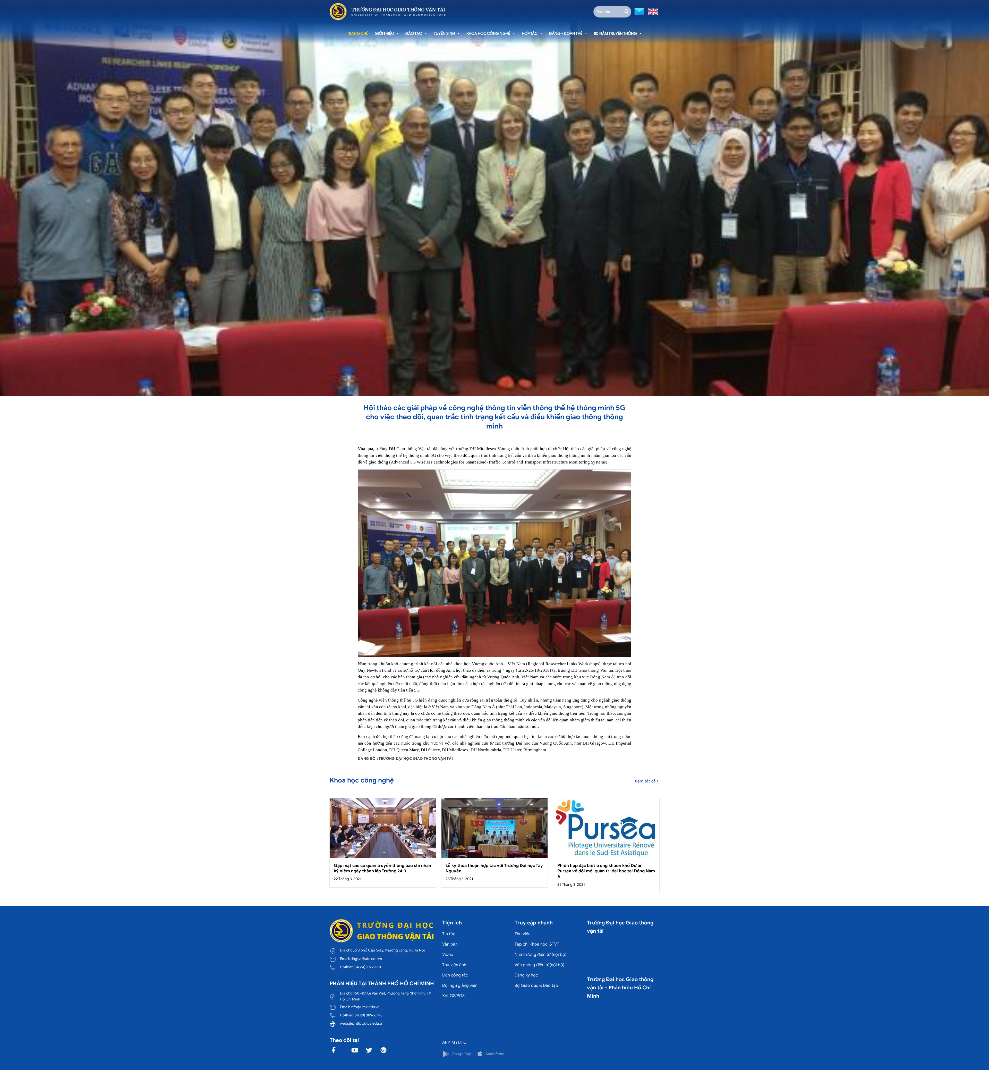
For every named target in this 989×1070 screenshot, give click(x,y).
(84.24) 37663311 (367, 967)
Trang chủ (358, 33)
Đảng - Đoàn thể (565, 33)
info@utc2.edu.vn (365, 1007)
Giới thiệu (384, 33)
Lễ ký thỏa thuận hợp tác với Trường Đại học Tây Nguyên (494, 868)
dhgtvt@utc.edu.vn (366, 958)
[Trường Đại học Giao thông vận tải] (388, 11)
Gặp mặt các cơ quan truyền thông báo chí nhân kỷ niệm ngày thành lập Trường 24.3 (382, 868)
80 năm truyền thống (615, 33)
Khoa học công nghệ (488, 33)
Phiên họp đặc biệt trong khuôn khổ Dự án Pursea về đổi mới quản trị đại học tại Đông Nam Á (606, 871)
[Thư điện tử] (638, 11)
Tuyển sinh (444, 33)
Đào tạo (413, 33)
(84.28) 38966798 (367, 1015)
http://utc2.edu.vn (369, 1023)
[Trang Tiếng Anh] (651, 11)
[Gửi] (626, 11)
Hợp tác (530, 33)
